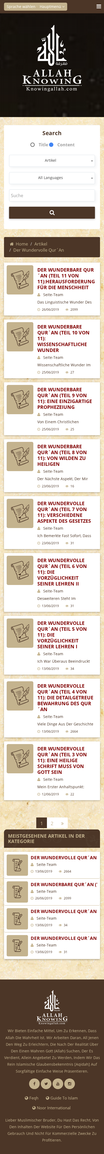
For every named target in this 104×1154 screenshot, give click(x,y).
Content (66, 145)
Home (22, 244)
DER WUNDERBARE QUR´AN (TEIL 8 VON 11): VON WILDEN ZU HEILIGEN (62, 455)
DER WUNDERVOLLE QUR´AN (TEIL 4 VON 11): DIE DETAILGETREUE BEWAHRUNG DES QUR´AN (65, 697)
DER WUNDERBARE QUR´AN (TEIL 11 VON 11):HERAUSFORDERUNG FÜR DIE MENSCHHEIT (66, 278)
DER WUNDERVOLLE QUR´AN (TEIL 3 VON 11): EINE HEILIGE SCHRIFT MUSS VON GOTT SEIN (62, 760)
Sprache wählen (22, 6)
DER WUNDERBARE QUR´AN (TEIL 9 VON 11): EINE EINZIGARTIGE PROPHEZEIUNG (64, 398)
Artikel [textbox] (50, 160)
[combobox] (52, 161)
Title (43, 145)
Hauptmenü (51, 6)
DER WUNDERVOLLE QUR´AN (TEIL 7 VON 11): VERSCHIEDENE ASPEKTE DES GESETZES (64, 512)
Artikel (40, 244)
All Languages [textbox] (50, 177)
